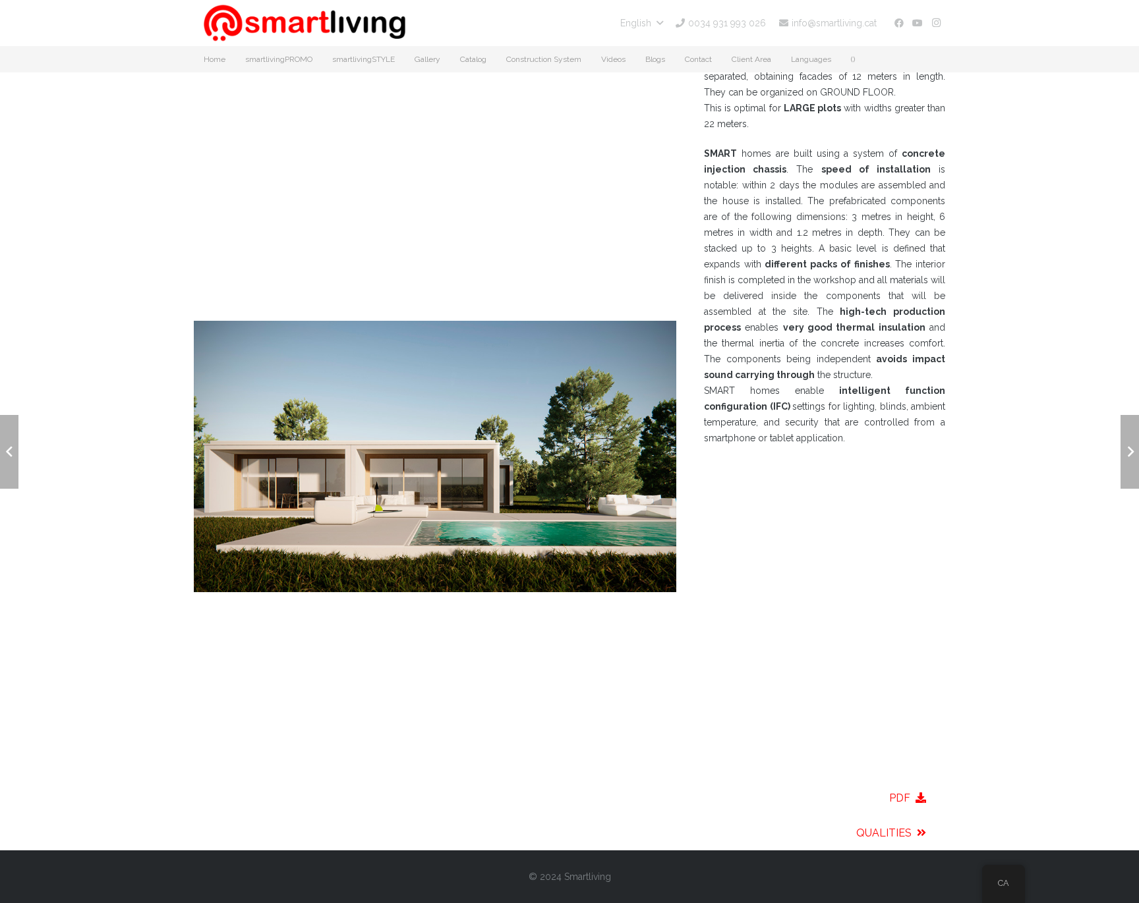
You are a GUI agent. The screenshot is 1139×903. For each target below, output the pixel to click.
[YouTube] (917, 23)
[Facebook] (899, 23)
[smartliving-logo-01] (304, 23)
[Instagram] (936, 23)
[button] (641, 23)
